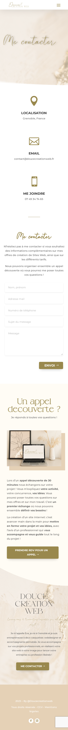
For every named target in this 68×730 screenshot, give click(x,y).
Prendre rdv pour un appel (31, 552)
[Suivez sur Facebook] (31, 720)
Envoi (49, 365)
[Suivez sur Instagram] (37, 720)
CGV (40, 707)
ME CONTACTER (31, 666)
